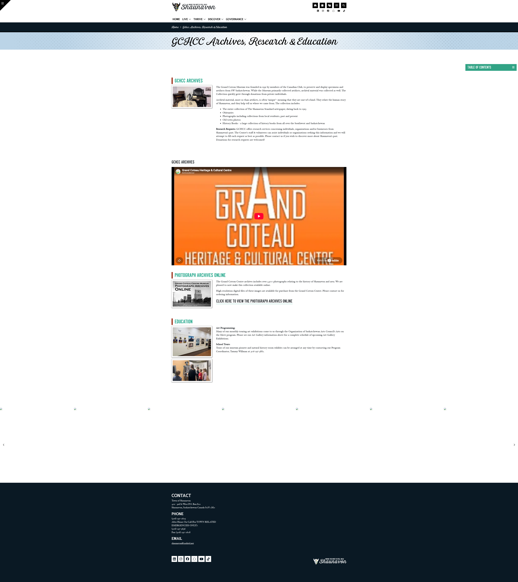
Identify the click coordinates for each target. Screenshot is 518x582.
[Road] (315, 5)
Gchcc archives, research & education (205, 27)
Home (176, 19)
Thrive (198, 19)
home (175, 27)
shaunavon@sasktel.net (183, 543)
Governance (234, 19)
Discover (214, 19)
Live (185, 19)
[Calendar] (322, 5)
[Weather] (329, 5)
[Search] (343, 5)
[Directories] (336, 5)
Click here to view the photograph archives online (254, 301)
